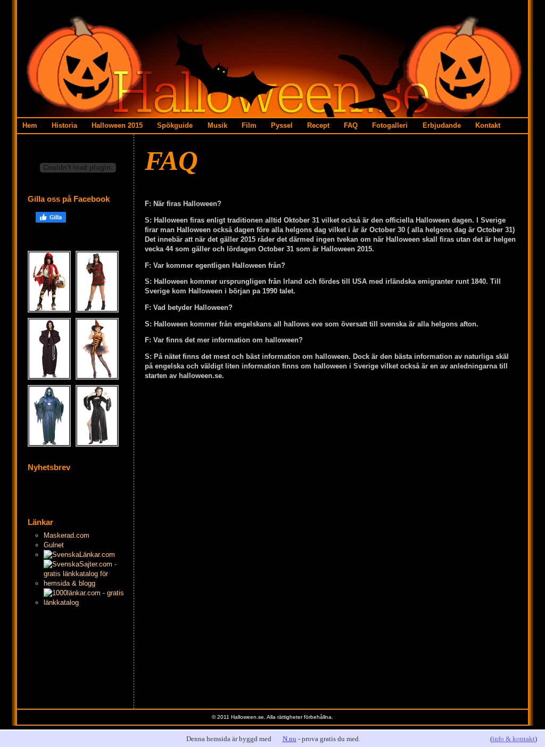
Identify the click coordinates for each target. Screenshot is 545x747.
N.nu (289, 739)
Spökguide (175, 125)
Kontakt (487, 125)
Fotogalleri (390, 125)
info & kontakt (513, 739)
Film (249, 125)
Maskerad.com (66, 535)
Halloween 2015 (117, 125)
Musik (217, 125)
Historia (64, 125)
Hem (29, 125)
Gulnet (54, 545)
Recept (318, 125)
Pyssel (282, 125)
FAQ (351, 125)
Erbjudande (442, 125)
